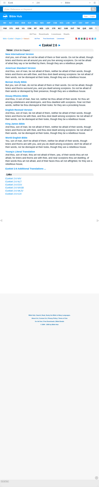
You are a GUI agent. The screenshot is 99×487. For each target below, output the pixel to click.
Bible (5, 39)
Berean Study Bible (16, 82)
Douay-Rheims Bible (16, 96)
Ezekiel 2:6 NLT (13, 181)
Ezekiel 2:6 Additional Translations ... (25, 168)
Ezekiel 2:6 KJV (13, 194)
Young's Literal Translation (20, 151)
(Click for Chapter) (21, 50)
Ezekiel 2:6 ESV (13, 184)
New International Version (19, 54)
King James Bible (15, 124)
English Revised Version (18, 110)
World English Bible (16, 137)
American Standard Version (20, 68)
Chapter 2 (18, 39)
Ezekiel (10, 39)
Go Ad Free (4, 481)
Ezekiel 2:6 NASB (14, 187)
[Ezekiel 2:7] (96, 226)
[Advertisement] (49, 268)
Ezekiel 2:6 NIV (13, 178)
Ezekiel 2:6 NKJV (14, 190)
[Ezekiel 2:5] (3, 226)
